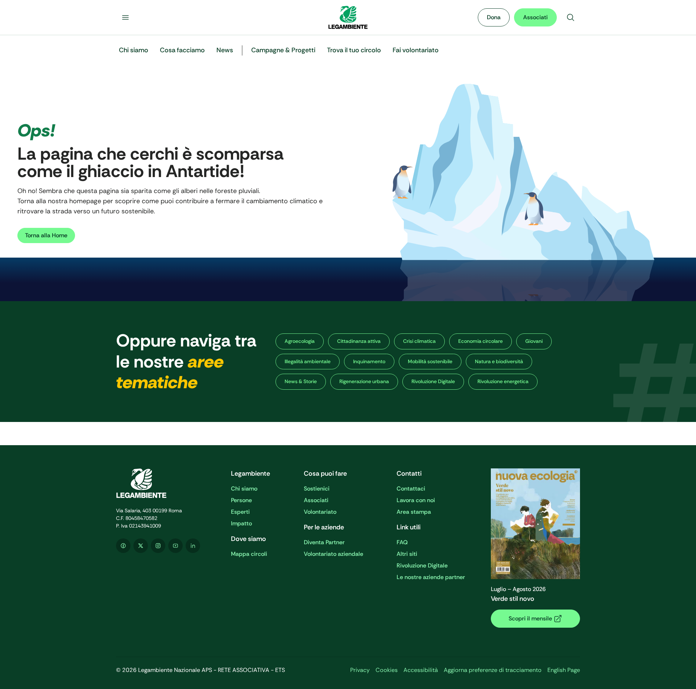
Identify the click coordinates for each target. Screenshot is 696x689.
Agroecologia (300, 341)
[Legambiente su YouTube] (175, 545)
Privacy (360, 670)
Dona (494, 17)
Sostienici (317, 488)
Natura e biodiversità (499, 361)
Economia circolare (480, 341)
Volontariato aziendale (333, 554)
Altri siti (407, 554)
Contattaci (411, 488)
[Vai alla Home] (348, 17)
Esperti (240, 512)
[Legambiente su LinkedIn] (193, 545)
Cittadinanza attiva (359, 341)
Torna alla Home (46, 235)
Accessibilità (420, 670)
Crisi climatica (419, 341)
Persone (241, 500)
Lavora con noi (416, 500)
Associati (535, 17)
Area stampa (414, 512)
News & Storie (301, 381)
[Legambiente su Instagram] (158, 545)
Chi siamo (244, 488)
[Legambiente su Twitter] (140, 545)
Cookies (387, 670)
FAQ (402, 542)
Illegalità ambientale (308, 361)
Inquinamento (369, 361)
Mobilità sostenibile (430, 361)
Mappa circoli (249, 554)
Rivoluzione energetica (503, 381)
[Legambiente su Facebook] (123, 545)
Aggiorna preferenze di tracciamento (493, 670)
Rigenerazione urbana (364, 381)
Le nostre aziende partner (431, 577)
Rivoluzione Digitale (433, 381)
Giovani (534, 341)
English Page (563, 670)
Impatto (241, 523)
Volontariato (320, 512)
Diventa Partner (324, 542)
